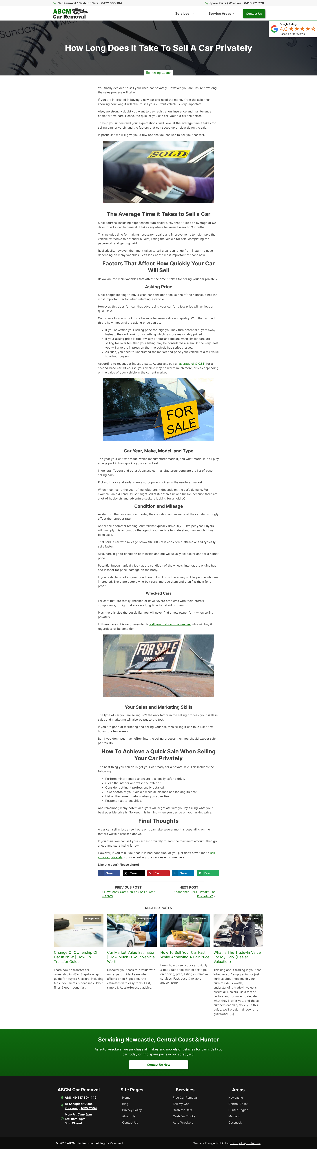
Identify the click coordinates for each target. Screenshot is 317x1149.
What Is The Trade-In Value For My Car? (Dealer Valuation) (237, 957)
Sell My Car (181, 1104)
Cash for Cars (182, 1110)
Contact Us (254, 13)
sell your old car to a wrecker (170, 624)
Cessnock (235, 1122)
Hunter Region (238, 1110)
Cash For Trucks (184, 1116)
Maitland (234, 1116)
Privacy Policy (132, 1110)
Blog (125, 1104)
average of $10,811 (192, 363)
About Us (128, 1116)
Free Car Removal (185, 1097)
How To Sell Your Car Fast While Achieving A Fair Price (184, 954)
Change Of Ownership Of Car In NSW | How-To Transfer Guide (75, 957)
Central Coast (238, 1104)
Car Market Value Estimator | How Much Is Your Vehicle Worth (131, 957)
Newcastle (235, 1097)
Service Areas (220, 13)
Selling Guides (161, 73)
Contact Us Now (158, 1064)
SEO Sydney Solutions (245, 1143)
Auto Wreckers (183, 1122)
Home (126, 1097)
